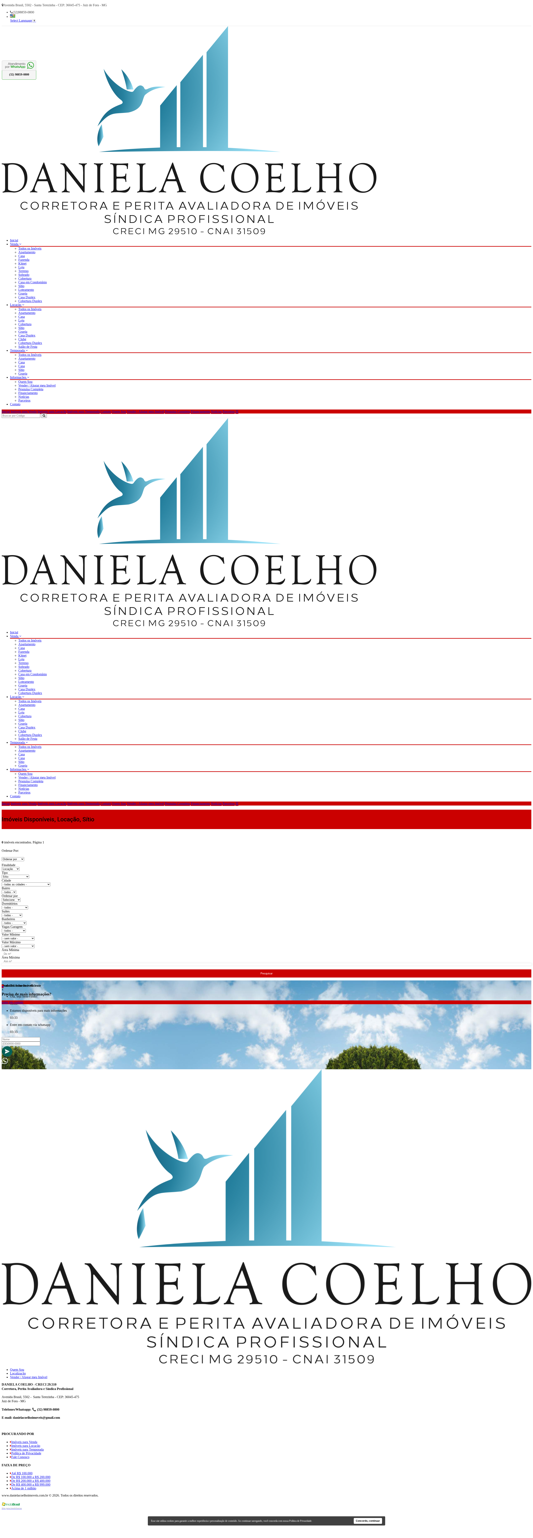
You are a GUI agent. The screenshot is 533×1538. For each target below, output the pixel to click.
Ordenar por (10, 896)
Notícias (23, 396)
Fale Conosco (20, 1457)
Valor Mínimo (11, 934)
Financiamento (28, 393)
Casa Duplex (26, 297)
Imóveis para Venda (24, 411)
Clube (22, 339)
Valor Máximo (11, 942)
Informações (18, 377)
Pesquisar (266, 973)
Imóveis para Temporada (83, 411)
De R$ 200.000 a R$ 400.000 (30, 1481)
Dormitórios (9, 903)
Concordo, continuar (368, 1520)
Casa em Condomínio (32, 282)
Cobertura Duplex (30, 301)
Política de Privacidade (26, 1453)
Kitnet (22, 263)
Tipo (5, 873)
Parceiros (24, 400)
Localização (18, 1373)
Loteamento (26, 290)
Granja (22, 293)
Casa (21, 256)
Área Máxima (11, 957)
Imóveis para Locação (51, 411)
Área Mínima (10, 950)
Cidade (6, 880)
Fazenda (23, 259)
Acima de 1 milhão (23, 1488)
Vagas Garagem (12, 927)
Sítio (21, 286)
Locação (16, 305)
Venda (14, 244)
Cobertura (24, 278)
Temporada (18, 350)
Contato (15, 404)
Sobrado (23, 274)
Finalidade (8, 865)
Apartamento (26, 252)
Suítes (6, 911)
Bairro (6, 888)
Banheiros (8, 919)
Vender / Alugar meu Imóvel (37, 385)
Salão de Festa (27, 346)
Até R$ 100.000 (21, 1473)
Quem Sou (25, 381)
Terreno (23, 271)
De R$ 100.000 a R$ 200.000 (30, 1477)
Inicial (14, 240)
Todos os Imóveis (29, 248)
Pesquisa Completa (30, 389)
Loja (21, 267)
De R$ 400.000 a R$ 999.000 (30, 1484)
